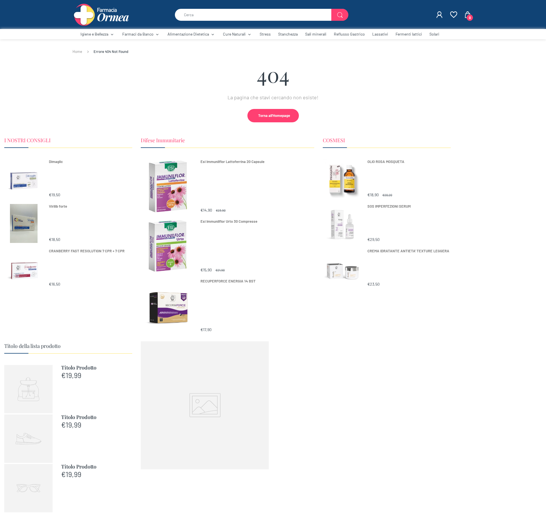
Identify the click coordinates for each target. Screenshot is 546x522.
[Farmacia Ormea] (101, 14)
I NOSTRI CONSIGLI (27, 140)
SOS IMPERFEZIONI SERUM (389, 206)
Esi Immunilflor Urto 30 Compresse (228, 221)
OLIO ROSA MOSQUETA (385, 161)
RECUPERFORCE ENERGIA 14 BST (228, 281)
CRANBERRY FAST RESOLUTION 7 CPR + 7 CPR (87, 251)
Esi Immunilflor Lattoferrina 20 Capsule (232, 161)
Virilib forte (58, 206)
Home (77, 51)
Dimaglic (56, 161)
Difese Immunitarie (163, 140)
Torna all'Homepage (274, 115)
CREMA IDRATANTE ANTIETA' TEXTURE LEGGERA (408, 251)
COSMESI (334, 140)
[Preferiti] (453, 14)
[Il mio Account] (439, 14)
